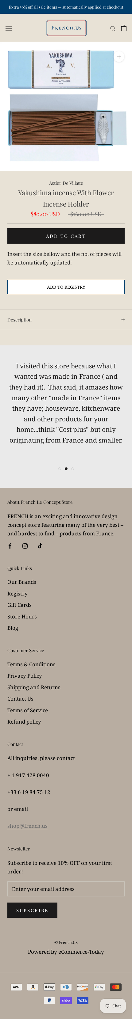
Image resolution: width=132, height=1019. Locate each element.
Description (19, 320)
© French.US (66, 942)
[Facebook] (10, 545)
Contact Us (20, 698)
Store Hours (22, 616)
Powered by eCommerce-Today (66, 951)
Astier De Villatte (66, 183)
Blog (12, 627)
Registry (17, 593)
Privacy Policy (24, 675)
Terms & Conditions (31, 664)
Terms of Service (27, 710)
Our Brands (21, 581)
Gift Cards (19, 604)
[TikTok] (40, 545)
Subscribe (32, 910)
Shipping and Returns (33, 687)
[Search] (113, 28)
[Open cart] (123, 28)
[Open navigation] (9, 28)
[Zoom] (119, 56)
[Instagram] (25, 545)
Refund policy (24, 721)
